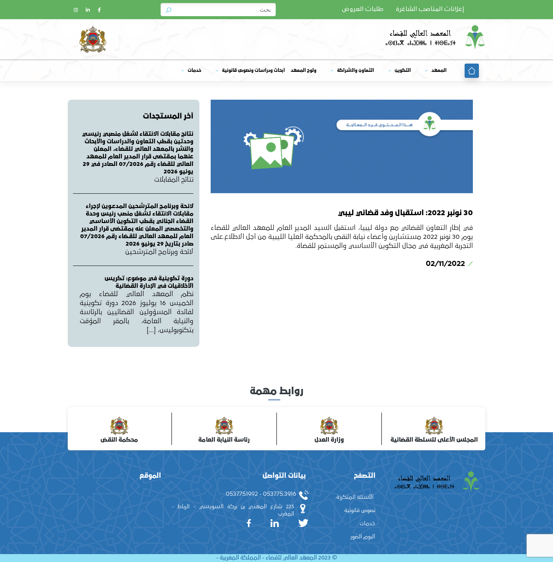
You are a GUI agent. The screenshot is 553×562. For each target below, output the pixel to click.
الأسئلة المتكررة (355, 497)
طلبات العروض (363, 9)
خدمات (194, 70)
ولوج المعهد (303, 70)
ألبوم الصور (362, 536)
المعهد (439, 70)
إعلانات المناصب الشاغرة (430, 9)
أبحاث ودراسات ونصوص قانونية (253, 70)
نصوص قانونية (359, 510)
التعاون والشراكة (355, 70)
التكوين (403, 70)
